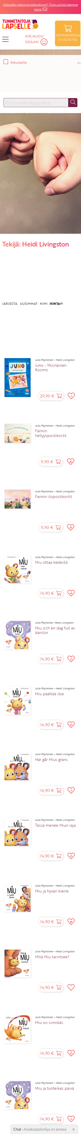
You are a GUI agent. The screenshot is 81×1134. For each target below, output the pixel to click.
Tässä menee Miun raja (55, 825)
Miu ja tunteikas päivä (54, 1088)
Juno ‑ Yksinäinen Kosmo (50, 367)
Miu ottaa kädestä (51, 562)
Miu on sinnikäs (49, 1022)
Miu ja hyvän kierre (52, 891)
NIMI (43, 303)
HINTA (55, 303)
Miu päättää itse (49, 694)
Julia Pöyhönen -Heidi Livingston (54, 623)
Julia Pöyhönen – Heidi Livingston (55, 360)
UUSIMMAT (29, 303)
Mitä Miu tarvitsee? (52, 957)
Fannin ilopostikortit (53, 496)
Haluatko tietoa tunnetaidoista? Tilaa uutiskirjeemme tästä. (40, 7)
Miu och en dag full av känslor (55, 630)
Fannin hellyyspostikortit (50, 433)
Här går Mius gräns (51, 759)
